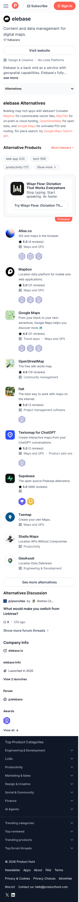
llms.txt (10, 887)
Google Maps (26, 126)
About (38, 870)
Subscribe (39, 6)
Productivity (32, 546)
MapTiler (62, 116)
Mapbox (9, 116)
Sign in (66, 6)
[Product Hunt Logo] (15, 5)
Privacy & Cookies (17, 878)
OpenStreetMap (51, 121)
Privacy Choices (44, 878)
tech (39, 158)
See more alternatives (39, 582)
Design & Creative (20, 60)
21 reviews (36, 285)
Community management (41, 377)
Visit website (39, 50)
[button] (9, 116)
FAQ (48, 870)
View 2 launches (15, 679)
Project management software (44, 410)
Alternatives (13, 88)
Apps (27, 870)
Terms (59, 870)
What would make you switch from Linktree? (31, 611)
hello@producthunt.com (51, 887)
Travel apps (32, 338)
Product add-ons (60, 453)
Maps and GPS (34, 246)
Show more (44, 167)
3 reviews (36, 405)
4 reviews (36, 241)
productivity (17, 167)
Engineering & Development (43, 568)
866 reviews (37, 486)
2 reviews (35, 448)
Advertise (65, 878)
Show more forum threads (24, 630)
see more (10, 78)
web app (15, 158)
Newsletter (12, 870)
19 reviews (36, 372)
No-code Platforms (51, 60)
